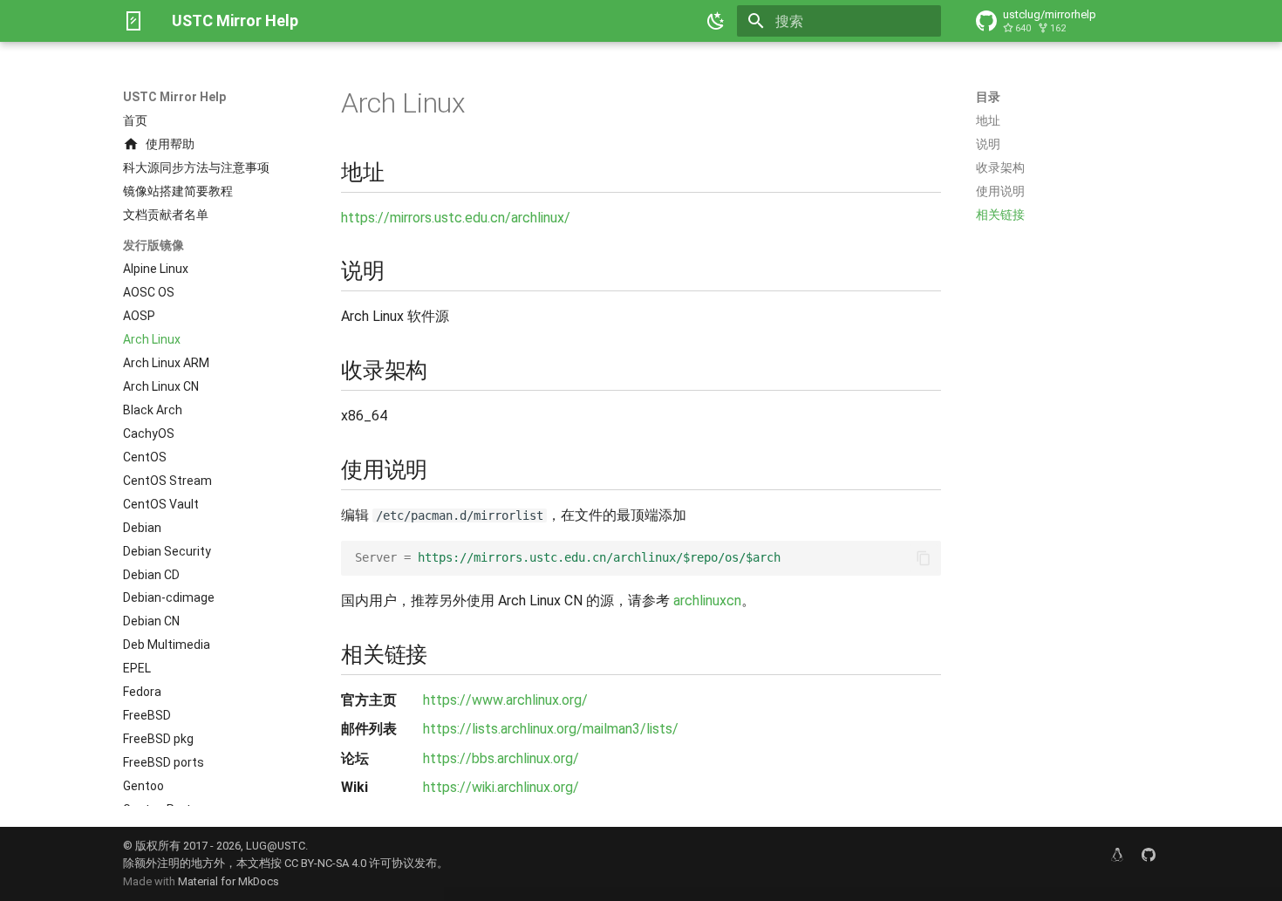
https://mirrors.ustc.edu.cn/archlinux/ (455, 217)
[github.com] (1149, 855)
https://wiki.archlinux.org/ (501, 787)
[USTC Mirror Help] (133, 20)
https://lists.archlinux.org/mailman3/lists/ (551, 728)
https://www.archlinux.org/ (505, 700)
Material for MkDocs (228, 881)
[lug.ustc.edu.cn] (1117, 855)
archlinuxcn (707, 600)
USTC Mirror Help (174, 97)
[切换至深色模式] (716, 20)
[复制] (923, 558)
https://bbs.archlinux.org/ (501, 758)
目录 (988, 97)
